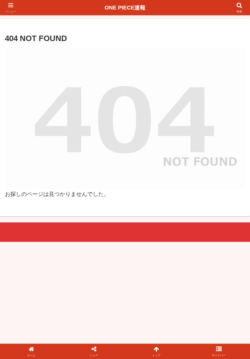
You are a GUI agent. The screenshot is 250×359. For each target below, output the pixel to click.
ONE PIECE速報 (125, 8)
